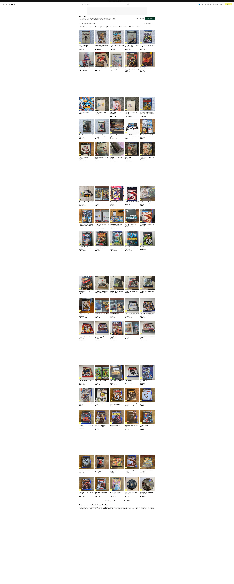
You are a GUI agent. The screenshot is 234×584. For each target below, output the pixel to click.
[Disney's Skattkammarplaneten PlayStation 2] (147, 59)
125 (124, 500)
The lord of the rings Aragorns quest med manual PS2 (101, 426)
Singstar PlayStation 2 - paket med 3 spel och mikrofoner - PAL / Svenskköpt (117, 225)
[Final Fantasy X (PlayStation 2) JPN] (102, 104)
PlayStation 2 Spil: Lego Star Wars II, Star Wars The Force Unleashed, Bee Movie (86, 225)
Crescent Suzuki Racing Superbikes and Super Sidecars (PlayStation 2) (131, 247)
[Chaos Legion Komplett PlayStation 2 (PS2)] (86, 37)
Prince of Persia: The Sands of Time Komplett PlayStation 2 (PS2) (147, 113)
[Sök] (127, 4)
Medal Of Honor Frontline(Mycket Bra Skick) (147, 292)
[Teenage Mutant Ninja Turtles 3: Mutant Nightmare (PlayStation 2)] (132, 59)
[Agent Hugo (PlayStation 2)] (147, 238)
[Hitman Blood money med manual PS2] (132, 417)
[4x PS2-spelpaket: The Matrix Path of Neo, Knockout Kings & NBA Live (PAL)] (147, 193)
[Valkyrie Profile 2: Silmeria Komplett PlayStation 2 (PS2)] (102, 37)
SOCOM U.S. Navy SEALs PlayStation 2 (130, 158)
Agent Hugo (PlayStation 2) (146, 246)
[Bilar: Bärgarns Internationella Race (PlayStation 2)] (117, 328)
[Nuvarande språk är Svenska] (199, 4)
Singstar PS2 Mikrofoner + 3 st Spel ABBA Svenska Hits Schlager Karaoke (132, 135)
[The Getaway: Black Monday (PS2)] (132, 395)
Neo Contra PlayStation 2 (84, 67)
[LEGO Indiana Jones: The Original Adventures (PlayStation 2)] (102, 238)
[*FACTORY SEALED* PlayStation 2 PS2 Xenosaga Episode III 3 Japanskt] (117, 59)
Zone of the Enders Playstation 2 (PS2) (86, 135)
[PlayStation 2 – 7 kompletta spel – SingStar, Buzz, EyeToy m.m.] (117, 126)
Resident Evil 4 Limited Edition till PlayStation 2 (101, 158)
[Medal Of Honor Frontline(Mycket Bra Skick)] (147, 283)
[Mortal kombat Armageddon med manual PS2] (132, 462)
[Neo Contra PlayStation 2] (86, 59)
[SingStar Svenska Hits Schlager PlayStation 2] (147, 462)
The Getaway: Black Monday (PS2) (132, 403)
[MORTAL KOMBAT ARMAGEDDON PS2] (132, 193)
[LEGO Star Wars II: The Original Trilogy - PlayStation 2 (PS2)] (86, 238)
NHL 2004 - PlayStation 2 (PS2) (101, 67)
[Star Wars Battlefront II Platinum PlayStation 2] (147, 484)
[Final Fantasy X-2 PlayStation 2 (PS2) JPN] (132, 104)
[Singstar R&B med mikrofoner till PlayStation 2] (117, 149)
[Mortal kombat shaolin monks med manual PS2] (86, 484)
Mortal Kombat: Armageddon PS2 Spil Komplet (147, 225)
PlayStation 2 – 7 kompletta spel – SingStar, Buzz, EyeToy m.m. (117, 135)
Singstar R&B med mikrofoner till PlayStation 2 (116, 158)
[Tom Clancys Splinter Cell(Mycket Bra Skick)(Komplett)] (117, 283)
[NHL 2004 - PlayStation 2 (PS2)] (102, 59)
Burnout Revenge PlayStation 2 (85, 291)
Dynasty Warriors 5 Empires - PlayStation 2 (85, 314)
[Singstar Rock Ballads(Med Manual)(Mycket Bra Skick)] (102, 328)
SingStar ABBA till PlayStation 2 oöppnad (116, 381)
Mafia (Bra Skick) (128, 380)
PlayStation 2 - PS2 (85, 23)
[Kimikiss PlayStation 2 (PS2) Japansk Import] (117, 104)
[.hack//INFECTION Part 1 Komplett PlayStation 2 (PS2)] (132, 37)
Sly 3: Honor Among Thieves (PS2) (86, 403)
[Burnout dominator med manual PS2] (102, 484)
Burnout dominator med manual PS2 (101, 493)
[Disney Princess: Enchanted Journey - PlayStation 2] (117, 484)
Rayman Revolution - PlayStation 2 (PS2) (102, 314)
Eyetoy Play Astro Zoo (84, 112)
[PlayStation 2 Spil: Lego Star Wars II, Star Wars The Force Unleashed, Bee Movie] (86, 216)
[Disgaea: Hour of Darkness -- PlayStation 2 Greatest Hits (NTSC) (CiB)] (117, 193)
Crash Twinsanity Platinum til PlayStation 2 (100, 381)
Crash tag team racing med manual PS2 (147, 426)
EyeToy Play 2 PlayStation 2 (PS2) (147, 157)
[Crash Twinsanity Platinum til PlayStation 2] (102, 372)
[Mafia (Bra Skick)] (132, 372)
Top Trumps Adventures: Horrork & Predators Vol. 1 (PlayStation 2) (117, 247)
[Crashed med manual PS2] (117, 417)
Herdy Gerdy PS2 (128, 336)
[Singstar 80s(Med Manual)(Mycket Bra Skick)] (147, 328)
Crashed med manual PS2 (115, 425)
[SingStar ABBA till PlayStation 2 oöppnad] (117, 372)
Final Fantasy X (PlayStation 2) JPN (102, 112)
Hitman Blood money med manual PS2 (132, 426)
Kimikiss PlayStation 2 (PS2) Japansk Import (115, 113)
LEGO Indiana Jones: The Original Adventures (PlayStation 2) (101, 247)
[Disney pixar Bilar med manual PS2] (86, 417)
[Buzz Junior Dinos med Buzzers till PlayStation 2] (86, 193)
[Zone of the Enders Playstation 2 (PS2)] (86, 126)
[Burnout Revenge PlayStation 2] (86, 283)
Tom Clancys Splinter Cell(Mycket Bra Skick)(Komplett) (117, 292)
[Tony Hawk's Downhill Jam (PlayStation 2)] (102, 462)
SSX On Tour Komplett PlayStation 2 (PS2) (117, 46)
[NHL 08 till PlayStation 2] (86, 149)
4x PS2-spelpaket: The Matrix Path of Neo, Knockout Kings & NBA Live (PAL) (147, 202)
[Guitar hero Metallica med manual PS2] (86, 462)
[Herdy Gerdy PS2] (132, 328)
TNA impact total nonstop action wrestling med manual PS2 (116, 404)
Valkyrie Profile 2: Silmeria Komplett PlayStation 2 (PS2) (102, 46)
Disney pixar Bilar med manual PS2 (86, 425)
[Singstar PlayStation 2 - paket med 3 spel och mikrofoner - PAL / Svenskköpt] (117, 216)
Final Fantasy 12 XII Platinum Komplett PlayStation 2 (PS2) (100, 135)
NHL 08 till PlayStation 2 (84, 157)
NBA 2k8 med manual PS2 (145, 403)
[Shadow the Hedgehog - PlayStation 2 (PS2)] (117, 305)
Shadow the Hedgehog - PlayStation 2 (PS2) (115, 314)
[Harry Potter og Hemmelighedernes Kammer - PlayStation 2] (102, 193)
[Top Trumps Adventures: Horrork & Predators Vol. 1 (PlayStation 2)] (117, 238)
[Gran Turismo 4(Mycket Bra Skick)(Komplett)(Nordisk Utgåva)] (102, 283)
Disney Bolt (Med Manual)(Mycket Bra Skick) (86, 337)
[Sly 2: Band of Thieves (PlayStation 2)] (147, 372)
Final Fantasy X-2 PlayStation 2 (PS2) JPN (131, 113)
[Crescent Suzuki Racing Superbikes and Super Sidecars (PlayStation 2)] (132, 238)
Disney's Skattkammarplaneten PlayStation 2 (146, 68)
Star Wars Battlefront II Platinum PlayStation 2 (146, 493)
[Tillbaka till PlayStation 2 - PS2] (80, 23)
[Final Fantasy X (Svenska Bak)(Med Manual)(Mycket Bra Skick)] (132, 305)
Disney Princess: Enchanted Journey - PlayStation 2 (115, 493)
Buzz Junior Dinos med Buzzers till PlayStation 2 (86, 202)
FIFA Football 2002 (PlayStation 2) (101, 403)
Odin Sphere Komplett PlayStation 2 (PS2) (147, 46)
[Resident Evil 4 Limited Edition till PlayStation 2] (102, 149)
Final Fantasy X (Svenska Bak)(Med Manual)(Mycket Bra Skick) (132, 314)
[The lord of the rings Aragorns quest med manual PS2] (102, 417)
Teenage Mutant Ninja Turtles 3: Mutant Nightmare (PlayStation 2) (132, 68)
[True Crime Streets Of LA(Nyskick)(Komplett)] (132, 283)
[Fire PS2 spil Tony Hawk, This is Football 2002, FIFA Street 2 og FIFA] (147, 126)
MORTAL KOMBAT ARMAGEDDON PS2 (132, 202)
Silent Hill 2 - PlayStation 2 (130, 224)
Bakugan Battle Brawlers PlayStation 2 (115, 471)
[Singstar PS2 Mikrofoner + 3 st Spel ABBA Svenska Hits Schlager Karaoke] (132, 126)
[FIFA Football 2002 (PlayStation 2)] (102, 395)
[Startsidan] (11, 4)
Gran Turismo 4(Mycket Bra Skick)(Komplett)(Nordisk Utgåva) (101, 292)
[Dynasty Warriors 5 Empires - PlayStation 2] (86, 305)
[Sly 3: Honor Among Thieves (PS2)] (86, 395)
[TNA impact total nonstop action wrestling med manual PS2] (117, 395)
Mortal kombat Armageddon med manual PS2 (131, 471)
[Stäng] (233, 1)
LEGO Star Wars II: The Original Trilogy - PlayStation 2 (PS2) (85, 247)
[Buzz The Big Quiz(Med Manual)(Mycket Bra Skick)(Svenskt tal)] (86, 372)
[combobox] (104, 4)
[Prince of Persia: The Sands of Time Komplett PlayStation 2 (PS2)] (147, 104)
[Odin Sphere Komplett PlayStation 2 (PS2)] (147, 37)
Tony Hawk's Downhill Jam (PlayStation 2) (100, 471)
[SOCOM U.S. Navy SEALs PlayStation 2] (132, 149)
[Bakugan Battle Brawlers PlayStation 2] (117, 462)
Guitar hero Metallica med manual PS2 (86, 471)
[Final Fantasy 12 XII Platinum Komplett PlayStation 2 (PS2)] (102, 126)
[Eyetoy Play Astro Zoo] (86, 104)
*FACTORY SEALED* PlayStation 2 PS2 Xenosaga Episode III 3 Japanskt (117, 68)
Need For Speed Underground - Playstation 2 (131, 493)
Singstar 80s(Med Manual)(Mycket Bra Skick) (147, 337)
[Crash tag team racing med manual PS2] (147, 417)
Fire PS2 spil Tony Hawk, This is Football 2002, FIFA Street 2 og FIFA (146, 135)
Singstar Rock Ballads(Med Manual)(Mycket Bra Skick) (102, 337)
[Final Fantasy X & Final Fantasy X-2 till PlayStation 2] (102, 216)
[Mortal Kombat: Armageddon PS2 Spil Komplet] (147, 216)
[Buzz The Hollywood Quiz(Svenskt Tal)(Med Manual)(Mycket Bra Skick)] (147, 305)
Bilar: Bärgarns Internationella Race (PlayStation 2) (117, 337)
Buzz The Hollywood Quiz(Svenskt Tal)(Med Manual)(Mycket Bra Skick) (147, 314)
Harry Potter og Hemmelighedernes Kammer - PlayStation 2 (101, 202)
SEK (202, 4)
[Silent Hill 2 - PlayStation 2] (132, 216)
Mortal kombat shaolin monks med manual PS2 (86, 493)
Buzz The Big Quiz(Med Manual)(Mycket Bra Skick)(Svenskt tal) (85, 381)
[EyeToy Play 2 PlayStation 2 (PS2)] (147, 149)
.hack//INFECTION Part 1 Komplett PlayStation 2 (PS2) (132, 46)
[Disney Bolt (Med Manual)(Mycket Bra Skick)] (86, 328)
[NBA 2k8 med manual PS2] (147, 395)
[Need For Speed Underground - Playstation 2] (132, 484)
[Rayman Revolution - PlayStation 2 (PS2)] (102, 305)
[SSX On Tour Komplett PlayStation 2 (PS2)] (117, 37)
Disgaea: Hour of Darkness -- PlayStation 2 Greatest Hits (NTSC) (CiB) (116, 202)
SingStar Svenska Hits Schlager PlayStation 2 (146, 471)
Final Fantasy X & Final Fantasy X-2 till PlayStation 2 (102, 225)
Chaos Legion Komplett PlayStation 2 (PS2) (84, 46)
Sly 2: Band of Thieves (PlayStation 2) (144, 381)
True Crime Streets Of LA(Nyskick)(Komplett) (132, 292)
